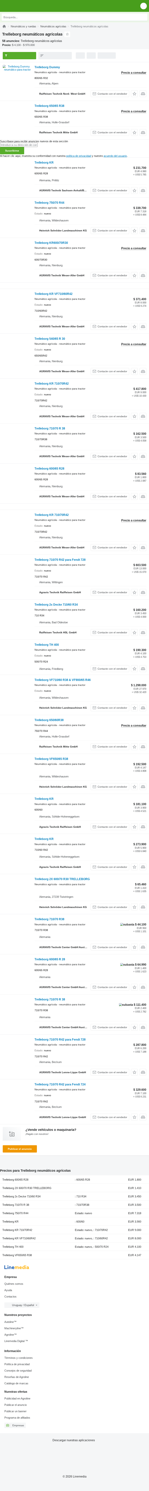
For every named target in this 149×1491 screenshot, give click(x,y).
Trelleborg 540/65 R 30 (50, 338)
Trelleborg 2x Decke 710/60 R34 (56, 604)
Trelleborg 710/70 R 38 (50, 428)
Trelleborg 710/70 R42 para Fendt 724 (60, 1084)
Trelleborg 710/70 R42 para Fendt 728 (60, 559)
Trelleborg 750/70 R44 (49, 202)
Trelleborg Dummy (47, 67)
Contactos (10, 1296)
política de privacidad (78, 155)
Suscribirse (12, 150)
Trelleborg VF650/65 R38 (51, 758)
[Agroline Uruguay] (23, 6)
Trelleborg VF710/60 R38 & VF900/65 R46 (63, 679)
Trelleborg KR (44, 162)
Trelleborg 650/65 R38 (49, 105)
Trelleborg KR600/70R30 (51, 242)
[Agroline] (4, 26)
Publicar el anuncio (20, 1148)
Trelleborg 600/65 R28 (49, 468)
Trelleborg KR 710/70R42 (52, 383)
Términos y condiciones (18, 1357)
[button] (143, 6)
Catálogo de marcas (16, 1383)
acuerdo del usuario (115, 155)
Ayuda (8, 1290)
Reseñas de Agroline (16, 1376)
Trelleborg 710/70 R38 (49, 919)
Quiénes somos (13, 1283)
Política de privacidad (17, 1364)
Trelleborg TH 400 (47, 644)
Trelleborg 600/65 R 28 (50, 959)
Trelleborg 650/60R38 (49, 720)
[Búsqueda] (143, 17)
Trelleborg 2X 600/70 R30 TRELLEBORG (62, 879)
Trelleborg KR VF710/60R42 (54, 293)
